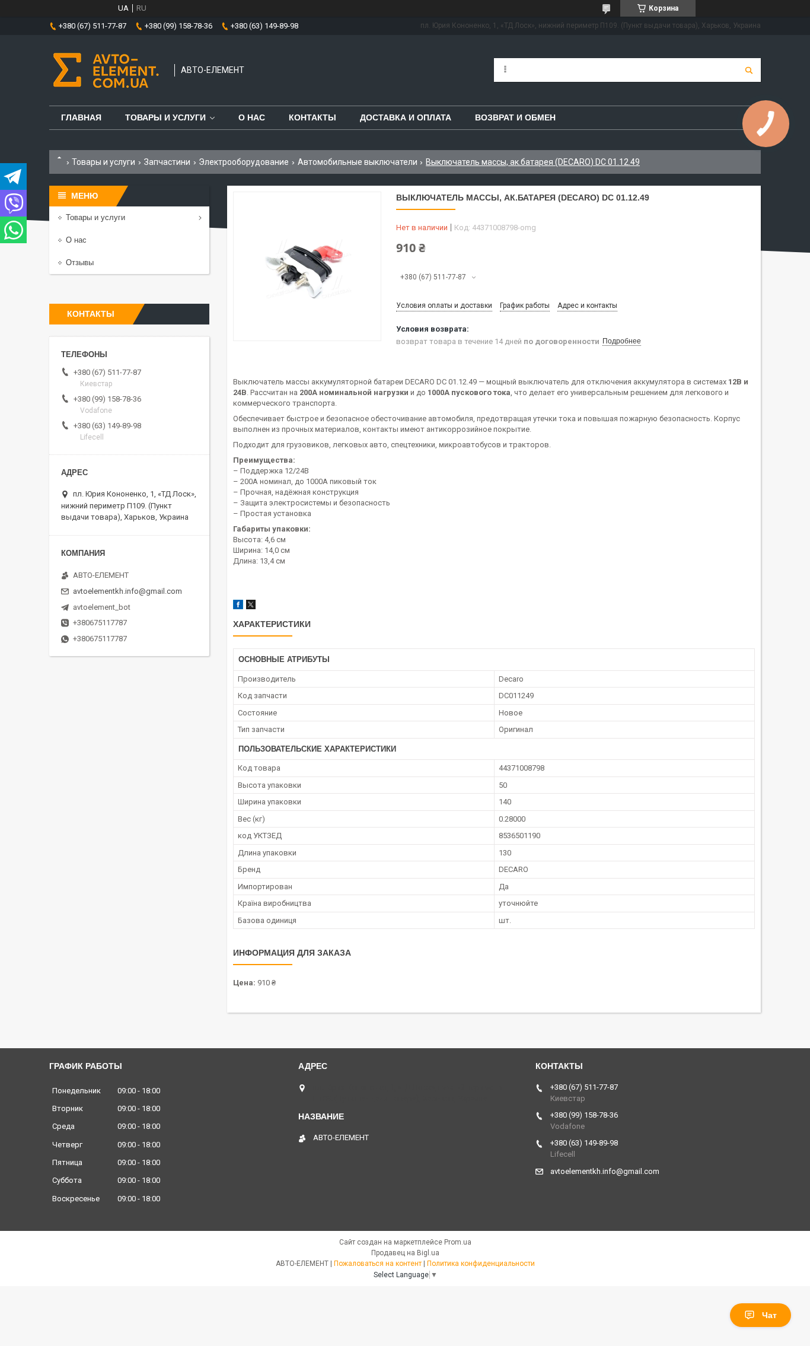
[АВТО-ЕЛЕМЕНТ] (105, 70)
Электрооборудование (244, 162)
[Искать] (749, 70)
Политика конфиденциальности (481, 1263)
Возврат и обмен (515, 117)
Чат (769, 1315)
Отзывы (80, 262)
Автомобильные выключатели (357, 162)
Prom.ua (457, 1242)
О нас (251, 117)
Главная (81, 117)
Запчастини (167, 162)
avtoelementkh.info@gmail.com (127, 591)
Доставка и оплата (405, 117)
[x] (251, 606)
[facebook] (238, 606)
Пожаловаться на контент (378, 1263)
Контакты (312, 117)
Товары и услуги (165, 117)
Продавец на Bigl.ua (405, 1253)
